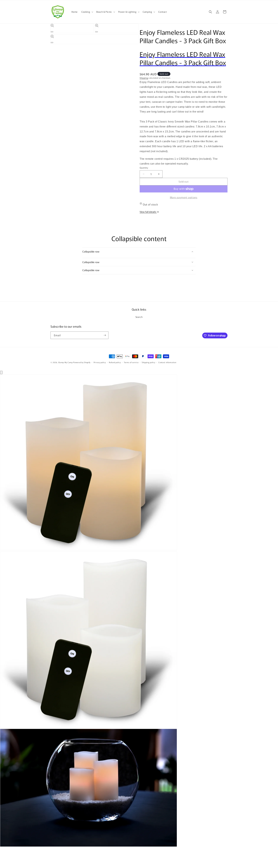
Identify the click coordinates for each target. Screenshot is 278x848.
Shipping (144, 77)
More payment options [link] (183, 197)
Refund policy (115, 362)
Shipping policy (148, 362)
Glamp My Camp (65, 362)
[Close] (1, 372)
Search (139, 316)
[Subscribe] (104, 335)
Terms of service (131, 362)
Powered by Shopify (81, 362)
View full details (148, 211)
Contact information (167, 362)
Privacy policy (100, 362)
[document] (139, 611)
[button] (86, 11)
